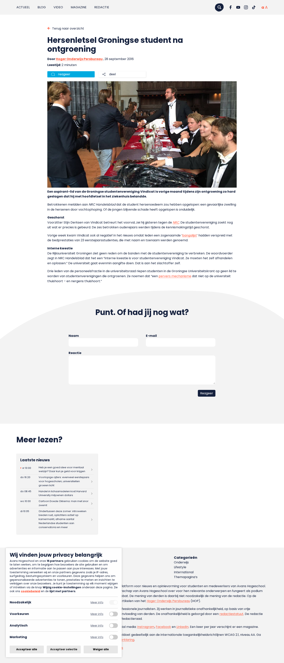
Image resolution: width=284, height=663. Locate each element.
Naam (74, 336)
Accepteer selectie (63, 649)
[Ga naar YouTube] (238, 7)
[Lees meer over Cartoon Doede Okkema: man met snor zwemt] (57, 503)
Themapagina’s (185, 577)
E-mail (151, 336)
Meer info (97, 602)
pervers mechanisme (175, 276)
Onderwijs (181, 562)
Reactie (75, 353)
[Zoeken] (219, 7)
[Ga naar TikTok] (254, 7)
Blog (41, 7)
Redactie (101, 7)
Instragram (145, 627)
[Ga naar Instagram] (246, 7)
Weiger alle (101, 649)
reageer (64, 74)
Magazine (79, 7)
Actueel (23, 7)
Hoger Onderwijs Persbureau (79, 59)
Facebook (163, 627)
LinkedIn (182, 627)
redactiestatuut (231, 614)
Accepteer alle (26, 649)
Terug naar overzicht (68, 28)
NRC (176, 222)
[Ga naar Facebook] (230, 7)
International (184, 572)
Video (58, 7)
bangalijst (189, 235)
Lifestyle (180, 567)
